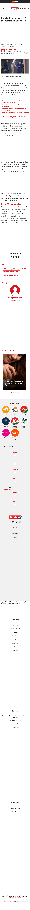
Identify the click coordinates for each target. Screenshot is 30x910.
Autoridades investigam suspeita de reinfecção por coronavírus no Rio (14, 109)
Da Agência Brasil (11, 49)
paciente (15, 268)
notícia (24, 268)
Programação (15, 723)
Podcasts (15, 537)
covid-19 (5, 268)
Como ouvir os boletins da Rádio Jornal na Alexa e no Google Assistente (15, 716)
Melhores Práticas (15, 636)
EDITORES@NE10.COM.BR (15, 897)
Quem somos (15, 625)
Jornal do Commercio (15, 808)
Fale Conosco (15, 646)
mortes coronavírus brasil (11, 271)
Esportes (15, 540)
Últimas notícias (15, 533)
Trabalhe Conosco (15, 650)
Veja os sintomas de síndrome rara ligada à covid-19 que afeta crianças (15, 113)
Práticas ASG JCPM (15, 628)
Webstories (8, 351)
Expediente (15, 643)
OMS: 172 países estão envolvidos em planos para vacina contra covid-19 (14, 117)
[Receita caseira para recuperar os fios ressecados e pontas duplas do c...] (14, 372)
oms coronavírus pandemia (11, 275)
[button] (11, 392)
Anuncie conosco (15, 727)
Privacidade (15, 632)
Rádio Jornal (15, 811)
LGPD (15, 639)
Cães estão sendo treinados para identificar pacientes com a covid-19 (14, 105)
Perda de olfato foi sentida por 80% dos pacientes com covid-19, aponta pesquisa (15, 101)
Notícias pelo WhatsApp (15, 720)
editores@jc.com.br (15, 300)
